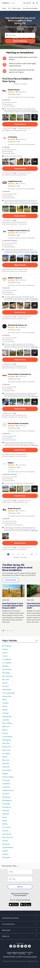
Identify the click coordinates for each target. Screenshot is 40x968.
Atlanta (5, 710)
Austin (4, 817)
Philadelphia (7, 800)
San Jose (5, 680)
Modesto (5, 666)
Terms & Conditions (31, 957)
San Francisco (7, 676)
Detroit (5, 733)
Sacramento (7, 669)
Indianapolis (6, 716)
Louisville (5, 720)
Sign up (20, 887)
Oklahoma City (7, 790)
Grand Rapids (7, 737)
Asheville (5, 764)
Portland (5, 794)
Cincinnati (6, 780)
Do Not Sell (21, 953)
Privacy (9, 953)
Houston (5, 831)
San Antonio (6, 834)
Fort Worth (6, 827)
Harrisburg (6, 797)
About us (5, 936)
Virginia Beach (7, 847)
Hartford (5, 686)
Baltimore (6, 727)
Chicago (5, 713)
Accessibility (29, 953)
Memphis (5, 811)
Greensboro (6, 770)
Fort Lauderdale (8, 693)
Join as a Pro (27, 3)
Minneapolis (6, 740)
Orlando (5, 703)
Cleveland (6, 784)
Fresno (4, 656)
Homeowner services (10, 918)
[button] (5, 117)
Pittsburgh (6, 804)
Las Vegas (6, 753)
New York (5, 760)
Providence (6, 807)
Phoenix (5, 649)
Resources (6, 930)
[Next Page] (37, 554)
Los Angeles (6, 663)
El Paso (5, 824)
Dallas (4, 821)
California (14, 953)
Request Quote (20, 124)
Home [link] (4, 8)
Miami (4, 700)
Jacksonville (6, 696)
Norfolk (5, 841)
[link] (20, 93)
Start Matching (20, 41)
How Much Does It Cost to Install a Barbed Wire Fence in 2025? (12, 605)
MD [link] (9, 8)
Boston (5, 730)
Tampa (4, 706)
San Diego (6, 673)
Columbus (6, 787)
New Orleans (7, 723)
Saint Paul (6, 743)
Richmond (6, 844)
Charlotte (6, 767)
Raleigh (5, 774)
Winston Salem (8, 777)
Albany (4, 757)
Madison (5, 854)
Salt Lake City (7, 837)
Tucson (5, 653)
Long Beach (6, 659)
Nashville (5, 814)
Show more (34, 112)
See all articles (10, 580)
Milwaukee (6, 858)
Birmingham (6, 646)
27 (31, 554)
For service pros (8, 924)
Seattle (5, 851)
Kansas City (6, 747)
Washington (6, 690)
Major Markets (9, 640)
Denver (5, 683)
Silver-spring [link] (16, 8)
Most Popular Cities (9, 866)
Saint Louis (6, 750)
